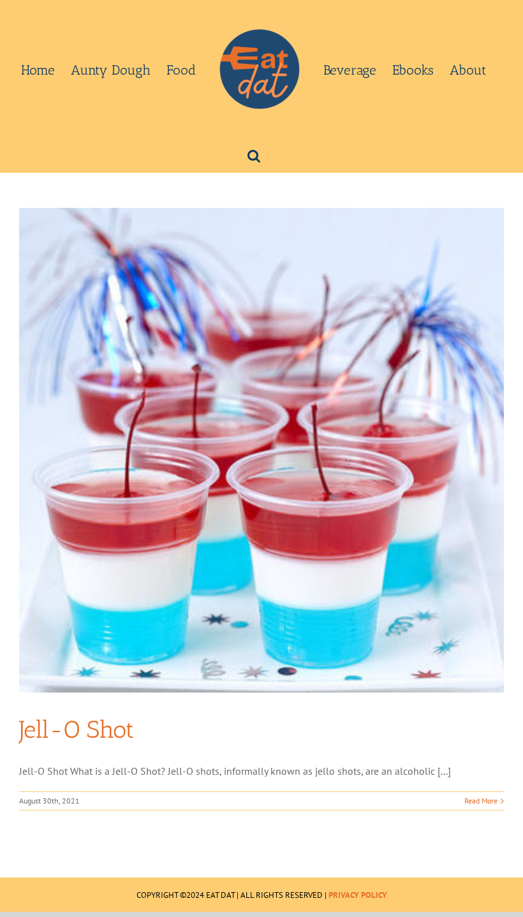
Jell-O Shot (76, 729)
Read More (480, 800)
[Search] (253, 155)
